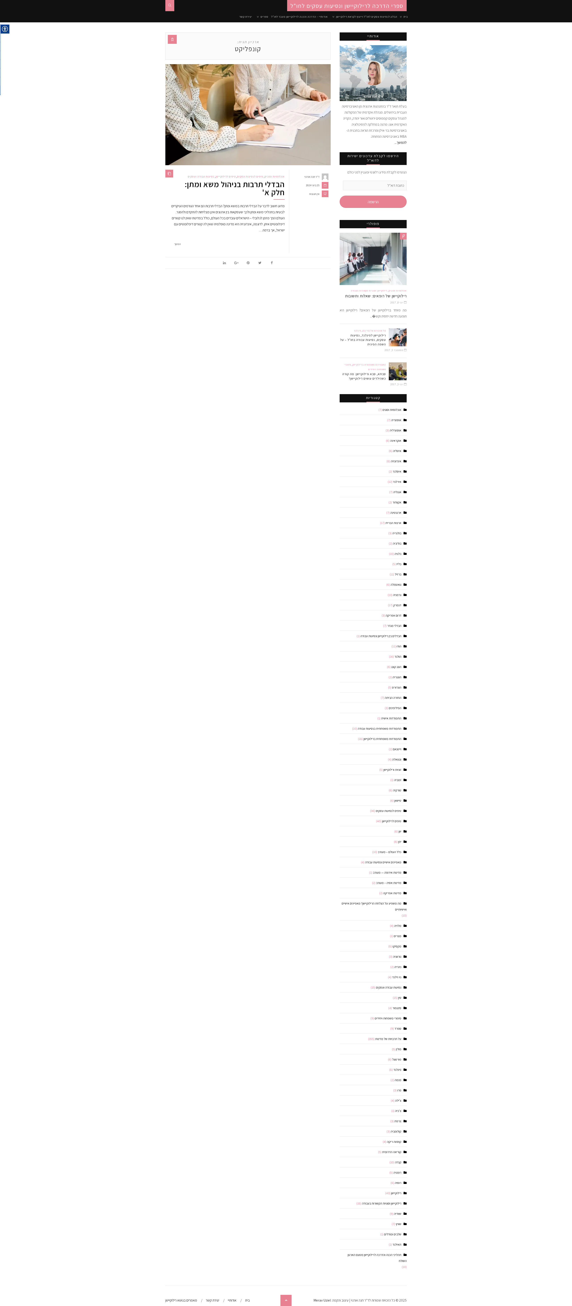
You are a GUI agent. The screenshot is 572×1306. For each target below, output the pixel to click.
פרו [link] (399, 1090)
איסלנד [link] (397, 471)
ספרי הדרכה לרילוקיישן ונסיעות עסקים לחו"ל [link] (346, 5)
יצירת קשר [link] (245, 16)
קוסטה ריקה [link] (394, 1142)
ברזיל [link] (398, 574)
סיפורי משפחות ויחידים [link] (388, 1018)
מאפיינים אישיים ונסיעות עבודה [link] (383, 862)
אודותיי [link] (232, 1300)
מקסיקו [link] (397, 946)
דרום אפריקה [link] (393, 615)
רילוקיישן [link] (396, 1193)
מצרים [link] (397, 936)
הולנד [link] (398, 657)
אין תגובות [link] (314, 194)
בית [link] (406, 16)
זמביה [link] (397, 780)
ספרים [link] (264, 16)
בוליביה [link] (397, 543)
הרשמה (373, 201)
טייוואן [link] (397, 801)
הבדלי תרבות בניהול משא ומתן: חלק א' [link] (235, 188)
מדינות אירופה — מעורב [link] (387, 873)
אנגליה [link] (397, 492)
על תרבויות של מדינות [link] (374, 330)
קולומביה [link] (396, 1131)
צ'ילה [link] (398, 1101)
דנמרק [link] (397, 605)
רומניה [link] (397, 1173)
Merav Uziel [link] (322, 1300)
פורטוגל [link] (396, 1059)
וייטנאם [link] (397, 749)
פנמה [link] (398, 1080)
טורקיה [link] (397, 790)
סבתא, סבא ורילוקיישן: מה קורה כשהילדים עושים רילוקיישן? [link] (364, 376)
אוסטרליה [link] (395, 430)
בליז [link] (398, 564)
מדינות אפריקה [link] (392, 893)
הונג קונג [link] (396, 667)
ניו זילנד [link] (396, 977)
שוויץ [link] (398, 1224)
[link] (169, 5)
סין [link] (399, 998)
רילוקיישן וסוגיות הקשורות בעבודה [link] (369, 290)
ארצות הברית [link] (393, 523)
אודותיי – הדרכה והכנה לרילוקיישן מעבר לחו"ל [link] (299, 16)
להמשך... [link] (401, 142)
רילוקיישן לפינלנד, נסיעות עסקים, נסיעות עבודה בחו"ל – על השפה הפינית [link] (363, 339)
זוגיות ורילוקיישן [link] (392, 770)
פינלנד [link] (357, 330)
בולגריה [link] (396, 533)
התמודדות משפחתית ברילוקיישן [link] (369, 364)
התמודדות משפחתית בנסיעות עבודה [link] (379, 729)
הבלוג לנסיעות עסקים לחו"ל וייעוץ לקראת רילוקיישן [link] (366, 16)
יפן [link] (399, 842)
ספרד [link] (398, 1029)
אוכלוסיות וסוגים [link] (275, 176)
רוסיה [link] (398, 1183)
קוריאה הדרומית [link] (391, 1152)
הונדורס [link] (396, 687)
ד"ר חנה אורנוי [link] (312, 176)
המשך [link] (177, 244)
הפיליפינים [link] (395, 708)
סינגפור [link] (397, 1008)
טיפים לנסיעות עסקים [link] (250, 176)
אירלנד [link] (397, 482)
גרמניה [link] (397, 595)
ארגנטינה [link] (395, 513)
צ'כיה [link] (398, 1111)
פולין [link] (398, 1049)
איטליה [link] (397, 451)
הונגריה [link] (397, 677)
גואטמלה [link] (396, 585)
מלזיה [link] (397, 926)
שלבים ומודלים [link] (392, 1234)
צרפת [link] (397, 1121)
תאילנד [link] (397, 1245)
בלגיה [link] (398, 554)
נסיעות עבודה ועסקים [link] (201, 176)
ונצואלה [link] (396, 759)
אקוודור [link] (397, 502)
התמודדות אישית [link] (391, 718)
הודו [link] (399, 646)
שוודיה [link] (397, 1214)
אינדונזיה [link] (396, 461)
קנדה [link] (398, 1162)
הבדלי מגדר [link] (394, 626)
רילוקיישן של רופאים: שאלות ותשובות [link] (376, 295)
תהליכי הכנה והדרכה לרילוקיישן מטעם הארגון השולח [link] (377, 1258)
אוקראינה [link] (395, 441)
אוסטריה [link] (396, 420)
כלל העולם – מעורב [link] (389, 852)
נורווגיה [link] (397, 957)
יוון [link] (400, 831)
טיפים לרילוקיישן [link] (226, 176)
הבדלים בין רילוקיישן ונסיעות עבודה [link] (380, 636)
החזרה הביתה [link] (393, 698)
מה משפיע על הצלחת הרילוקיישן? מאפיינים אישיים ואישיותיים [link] (374, 906)
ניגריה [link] (397, 967)
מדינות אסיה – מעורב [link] (388, 883)
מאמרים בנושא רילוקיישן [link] (181, 1300)
